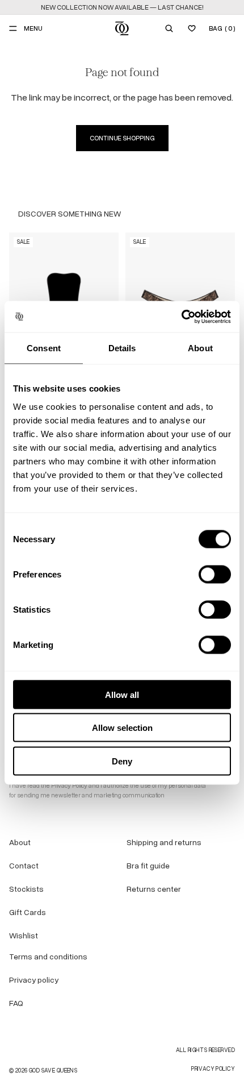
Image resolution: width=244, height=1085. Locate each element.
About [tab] (200, 348)
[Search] (169, 28)
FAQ (16, 1003)
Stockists (26, 889)
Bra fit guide (148, 865)
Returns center (154, 889)
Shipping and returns (164, 842)
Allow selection (122, 728)
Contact (24, 865)
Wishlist (23, 935)
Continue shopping (122, 138)
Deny (122, 761)
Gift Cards (27, 912)
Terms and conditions (48, 956)
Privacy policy (33, 980)
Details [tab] (122, 348)
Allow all (122, 694)
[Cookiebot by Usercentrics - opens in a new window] (181, 316)
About (20, 842)
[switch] (215, 574)
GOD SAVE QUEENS (53, 1070)
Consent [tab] (44, 348)
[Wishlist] (191, 28)
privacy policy (213, 1069)
